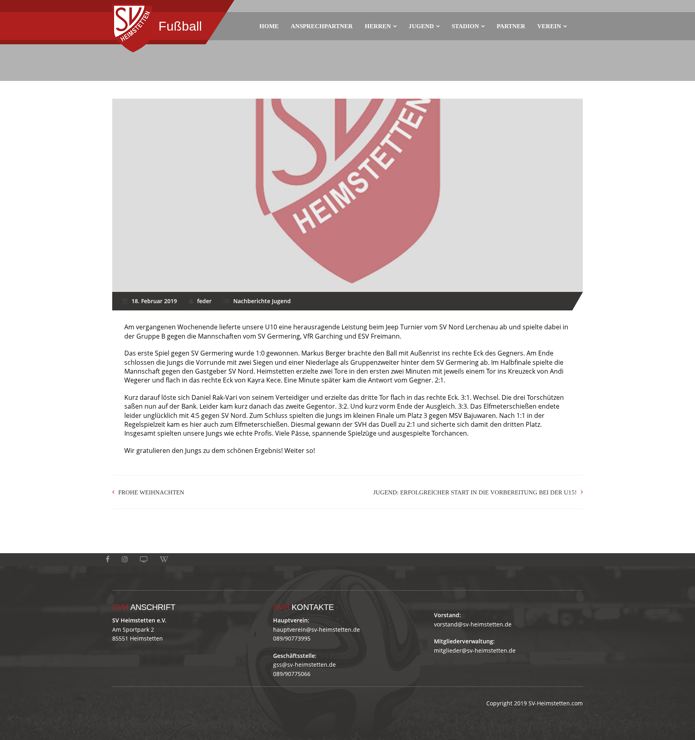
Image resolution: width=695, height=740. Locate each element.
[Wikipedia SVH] (164, 559)
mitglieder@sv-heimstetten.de (475, 650)
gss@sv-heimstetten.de (304, 664)
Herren (378, 26)
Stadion (465, 26)
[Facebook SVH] (108, 559)
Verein (549, 26)
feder (204, 301)
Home (269, 26)
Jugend (421, 26)
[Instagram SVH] (125, 559)
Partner (511, 26)
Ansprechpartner (322, 26)
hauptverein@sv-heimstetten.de (316, 629)
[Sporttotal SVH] (144, 559)
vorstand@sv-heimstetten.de (473, 624)
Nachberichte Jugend (262, 301)
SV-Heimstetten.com (555, 703)
